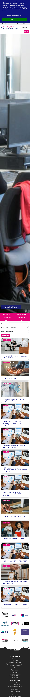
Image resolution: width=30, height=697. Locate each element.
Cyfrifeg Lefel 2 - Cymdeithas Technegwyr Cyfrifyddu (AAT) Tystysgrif (12, 423)
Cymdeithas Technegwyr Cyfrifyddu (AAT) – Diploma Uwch (14, 446)
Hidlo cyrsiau (5, 335)
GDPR (15, 667)
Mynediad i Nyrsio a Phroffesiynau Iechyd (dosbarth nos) (13, 400)
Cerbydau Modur (15, 693)
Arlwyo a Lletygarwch (15, 684)
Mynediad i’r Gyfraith (9, 378)
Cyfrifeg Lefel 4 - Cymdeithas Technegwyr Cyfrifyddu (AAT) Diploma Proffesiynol (15, 469)
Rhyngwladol (7, 320)
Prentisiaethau (7, 317)
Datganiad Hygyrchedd (15, 662)
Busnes (15, 688)
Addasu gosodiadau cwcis (14, 15)
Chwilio (26, 31)
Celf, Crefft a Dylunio (15, 691)
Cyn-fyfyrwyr (15, 658)
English (5, 23)
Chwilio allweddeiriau (7, 331)
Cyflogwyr (21, 320)
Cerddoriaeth (15, 694)
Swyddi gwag (15, 677)
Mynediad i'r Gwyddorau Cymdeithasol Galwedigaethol (15, 356)
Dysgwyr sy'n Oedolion (21, 314)
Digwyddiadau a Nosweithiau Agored (15, 664)
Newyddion (15, 672)
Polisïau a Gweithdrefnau (15, 674)
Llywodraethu (15, 670)
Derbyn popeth (14, 19)
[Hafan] (9, 27)
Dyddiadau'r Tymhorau (15, 665)
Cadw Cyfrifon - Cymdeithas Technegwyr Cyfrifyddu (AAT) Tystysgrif (12, 493)
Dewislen (24, 27)
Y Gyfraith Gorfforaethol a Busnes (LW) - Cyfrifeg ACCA (15, 582)
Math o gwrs (4, 327)
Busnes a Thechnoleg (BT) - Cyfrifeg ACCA (14, 517)
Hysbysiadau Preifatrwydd (15, 669)
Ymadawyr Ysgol (7, 314)
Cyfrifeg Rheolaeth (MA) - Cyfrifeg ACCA (13, 539)
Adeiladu (15, 682)
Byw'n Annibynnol (15, 689)
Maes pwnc (4, 324)
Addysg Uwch (21, 317)
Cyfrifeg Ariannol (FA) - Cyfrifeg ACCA (15, 561)
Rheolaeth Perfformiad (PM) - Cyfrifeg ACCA (15, 605)
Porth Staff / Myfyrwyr (23, 23)
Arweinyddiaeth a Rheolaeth (15, 686)
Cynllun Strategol (15, 660)
